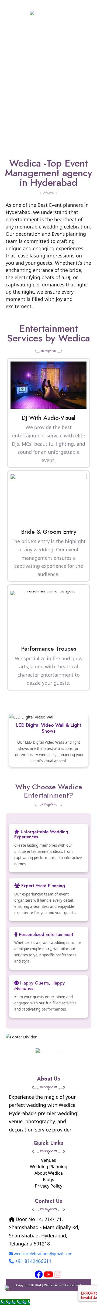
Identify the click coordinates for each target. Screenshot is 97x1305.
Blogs (48, 1179)
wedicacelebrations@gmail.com (43, 1253)
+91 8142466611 (33, 1261)
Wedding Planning (48, 1167)
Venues (48, 1160)
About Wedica (48, 1173)
